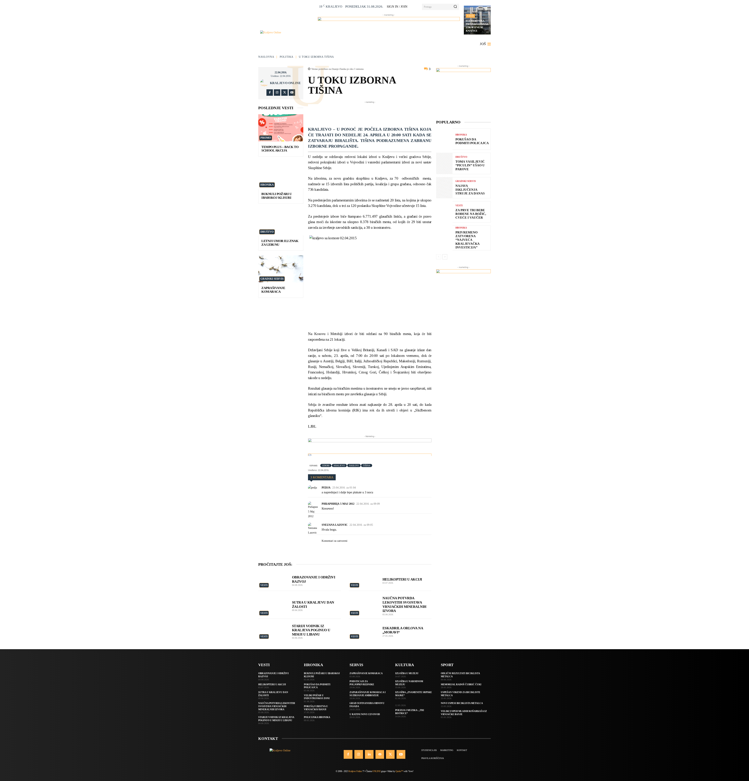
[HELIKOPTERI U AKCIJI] (364, 580)
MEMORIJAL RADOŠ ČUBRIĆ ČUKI (461, 684)
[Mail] (379, 754)
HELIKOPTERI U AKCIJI (402, 579)
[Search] (455, 7)
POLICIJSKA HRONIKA (317, 717)
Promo (265, 137)
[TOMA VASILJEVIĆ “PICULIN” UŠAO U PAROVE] (444, 163)
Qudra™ (399, 771)
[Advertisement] (379, 113)
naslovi (354, 465)
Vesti (470, 15)
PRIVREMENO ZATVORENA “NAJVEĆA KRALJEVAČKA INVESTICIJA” (467, 240)
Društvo (267, 231)
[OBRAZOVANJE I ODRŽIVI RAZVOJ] (273, 580)
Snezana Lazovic (335, 524)
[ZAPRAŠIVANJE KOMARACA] (280, 268)
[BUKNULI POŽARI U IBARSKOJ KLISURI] (280, 174)
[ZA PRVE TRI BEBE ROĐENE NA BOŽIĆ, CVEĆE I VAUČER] (444, 212)
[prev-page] (438, 256)
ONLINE (376, 771)
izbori (325, 465)
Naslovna (266, 56)
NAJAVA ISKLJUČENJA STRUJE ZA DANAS (470, 189)
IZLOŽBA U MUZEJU (407, 673)
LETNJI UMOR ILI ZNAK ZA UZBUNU (279, 242)
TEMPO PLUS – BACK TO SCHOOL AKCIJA (279, 148)
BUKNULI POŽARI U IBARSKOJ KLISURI (276, 195)
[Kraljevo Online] (286, 32)
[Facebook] (269, 92)
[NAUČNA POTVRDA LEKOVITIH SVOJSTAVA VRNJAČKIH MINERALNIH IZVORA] (364, 602)
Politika (286, 56)
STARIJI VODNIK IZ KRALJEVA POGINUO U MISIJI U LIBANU (311, 630)
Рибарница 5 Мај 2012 (338, 503)
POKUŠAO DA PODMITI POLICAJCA (317, 686)
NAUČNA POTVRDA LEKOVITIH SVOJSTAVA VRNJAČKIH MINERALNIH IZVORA (276, 706)
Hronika (267, 184)
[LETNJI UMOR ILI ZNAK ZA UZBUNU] (280, 221)
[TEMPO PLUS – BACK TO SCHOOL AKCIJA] (280, 127)
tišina (366, 465)
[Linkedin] (369, 754)
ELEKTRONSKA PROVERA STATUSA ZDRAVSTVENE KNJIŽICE (477, 25)
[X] (284, 92)
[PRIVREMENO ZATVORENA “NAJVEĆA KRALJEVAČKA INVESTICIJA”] (444, 236)
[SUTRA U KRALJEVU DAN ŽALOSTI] (273, 602)
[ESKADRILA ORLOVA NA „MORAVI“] (364, 630)
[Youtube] (292, 92)
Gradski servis (272, 278)
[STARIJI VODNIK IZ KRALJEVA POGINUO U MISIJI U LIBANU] (273, 630)
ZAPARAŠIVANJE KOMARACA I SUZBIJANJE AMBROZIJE (368, 694)
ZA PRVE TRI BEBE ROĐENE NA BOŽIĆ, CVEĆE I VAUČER (470, 213)
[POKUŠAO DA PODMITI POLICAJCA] (444, 139)
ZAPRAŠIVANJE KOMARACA (273, 289)
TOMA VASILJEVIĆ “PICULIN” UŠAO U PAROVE (470, 165)
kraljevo (339, 465)
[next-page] (444, 256)
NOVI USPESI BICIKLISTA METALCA (462, 703)
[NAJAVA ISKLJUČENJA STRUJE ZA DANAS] (444, 187)
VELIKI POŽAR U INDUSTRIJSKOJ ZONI (317, 697)
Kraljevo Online (285, 83)
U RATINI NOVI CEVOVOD (365, 714)
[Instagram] (277, 92)
